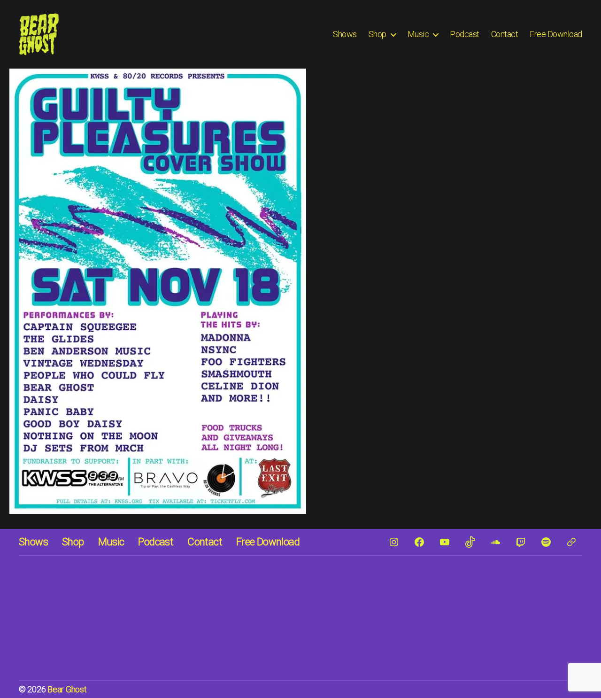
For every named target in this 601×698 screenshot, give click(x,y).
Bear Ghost (66, 689)
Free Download (556, 34)
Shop (377, 34)
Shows (345, 34)
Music (418, 34)
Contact (504, 34)
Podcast (464, 34)
